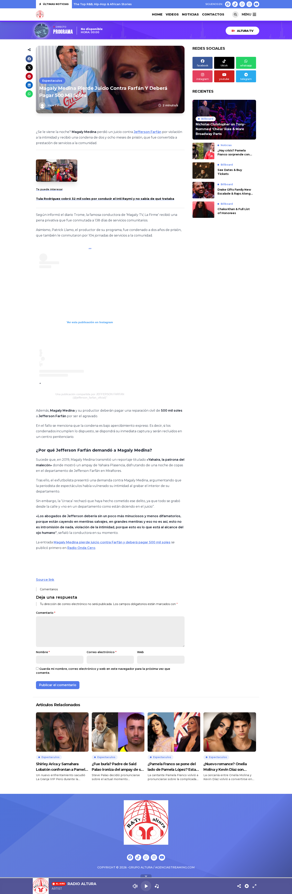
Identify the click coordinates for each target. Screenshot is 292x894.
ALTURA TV (245, 31)
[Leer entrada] (224, 120)
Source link (45, 580)
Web (140, 652)
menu (246, 14)
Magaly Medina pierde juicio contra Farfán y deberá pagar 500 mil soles (112, 542)
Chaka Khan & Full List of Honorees (233, 211)
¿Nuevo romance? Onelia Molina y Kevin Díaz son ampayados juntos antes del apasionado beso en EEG (227, 767)
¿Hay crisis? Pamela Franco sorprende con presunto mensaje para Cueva (234, 152)
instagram (202, 79)
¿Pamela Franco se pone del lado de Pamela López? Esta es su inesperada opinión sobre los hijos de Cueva (172, 767)
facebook (202, 65)
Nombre (43, 652)
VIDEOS (172, 14)
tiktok (224, 65)
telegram (246, 79)
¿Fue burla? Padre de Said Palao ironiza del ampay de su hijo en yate (117, 767)
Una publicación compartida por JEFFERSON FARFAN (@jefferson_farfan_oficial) (89, 396)
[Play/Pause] (146, 886)
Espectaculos (52, 80)
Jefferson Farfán (147, 132)
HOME (157, 14)
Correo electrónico (101, 652)
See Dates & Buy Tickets (230, 172)
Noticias (190, 14)
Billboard (207, 118)
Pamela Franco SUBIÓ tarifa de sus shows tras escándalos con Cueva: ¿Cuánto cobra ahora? (141, 4)
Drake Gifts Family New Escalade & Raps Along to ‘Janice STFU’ (234, 192)
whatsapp (246, 65)
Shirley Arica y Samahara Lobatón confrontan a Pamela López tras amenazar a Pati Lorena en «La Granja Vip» (61, 767)
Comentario (45, 613)
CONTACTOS (213, 14)
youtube (224, 79)
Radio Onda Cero (81, 548)
